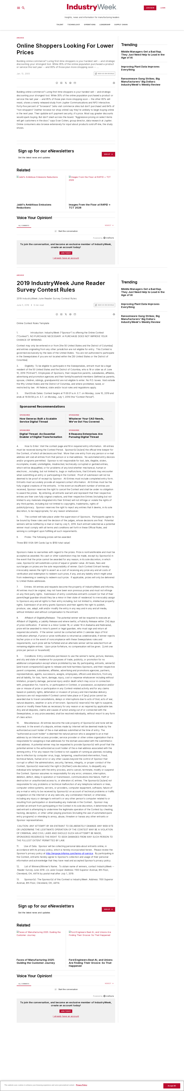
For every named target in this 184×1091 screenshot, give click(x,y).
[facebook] (57, 83)
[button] (18, 8)
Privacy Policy (81, 1085)
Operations (90, 25)
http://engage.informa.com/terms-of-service (69, 853)
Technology (73, 25)
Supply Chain (120, 25)
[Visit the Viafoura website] (108, 238)
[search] (23, 8)
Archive (20, 38)
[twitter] (66, 83)
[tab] (24, 225)
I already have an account (66, 258)
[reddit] (70, 83)
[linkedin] (61, 83)
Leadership (105, 25)
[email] (75, 83)
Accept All (172, 1086)
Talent (59, 25)
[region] (66, 231)
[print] (114, 83)
